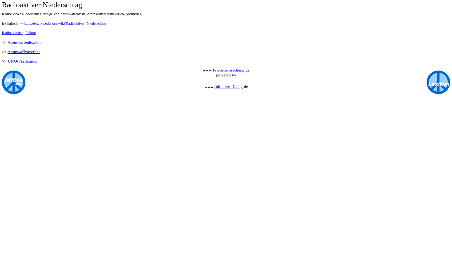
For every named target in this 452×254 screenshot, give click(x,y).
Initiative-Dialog (228, 86)
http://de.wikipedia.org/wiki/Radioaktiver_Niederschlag (65, 23)
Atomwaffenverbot (24, 51)
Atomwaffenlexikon (25, 42)
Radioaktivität (12, 33)
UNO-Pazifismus (22, 61)
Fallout (30, 33)
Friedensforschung (228, 70)
